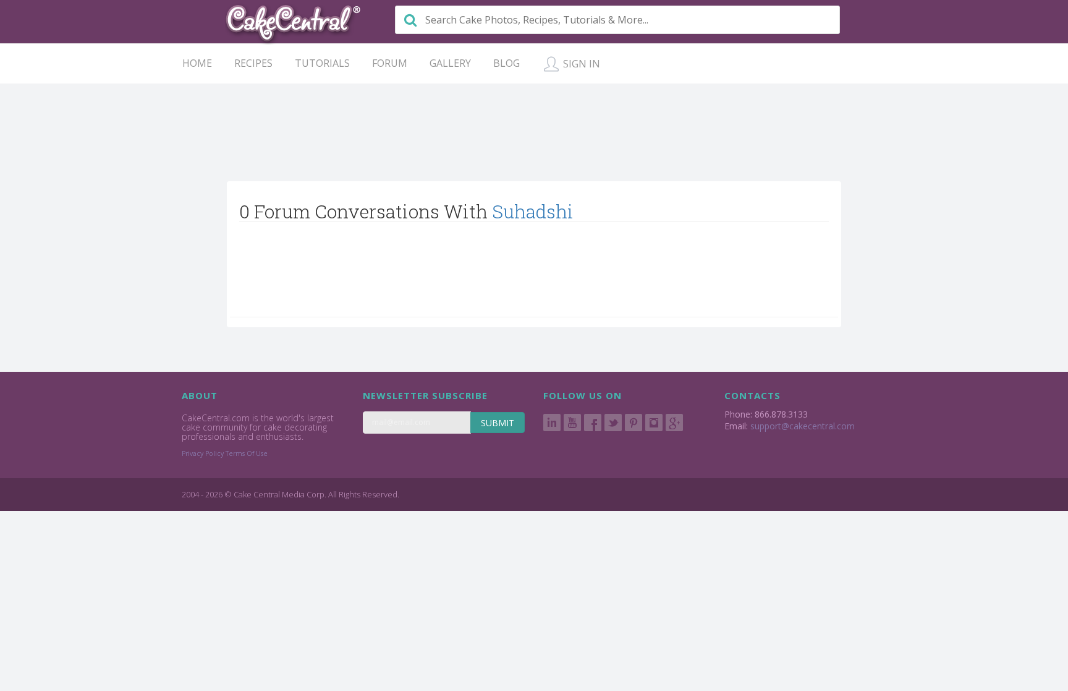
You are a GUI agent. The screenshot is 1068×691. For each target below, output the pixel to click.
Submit (497, 423)
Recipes (253, 63)
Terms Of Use (247, 453)
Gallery (450, 63)
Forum (389, 63)
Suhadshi (533, 211)
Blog (506, 63)
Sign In (580, 64)
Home (197, 63)
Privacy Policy (203, 453)
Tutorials (322, 63)
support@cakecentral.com (802, 426)
